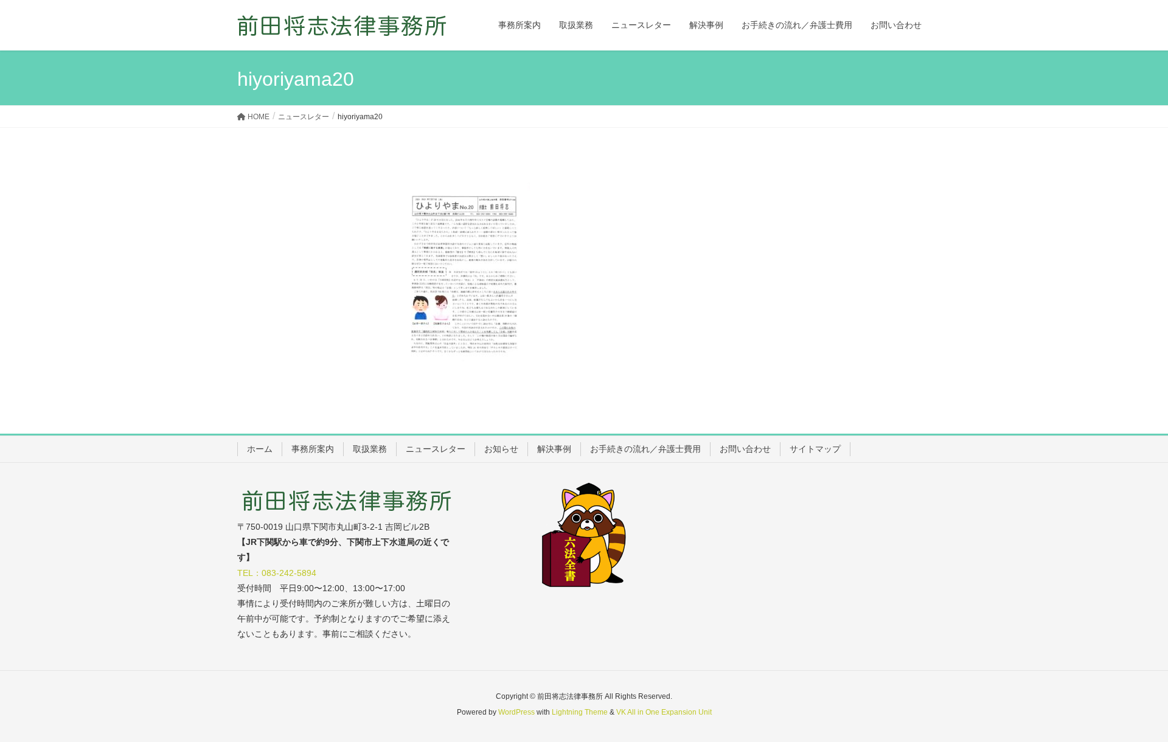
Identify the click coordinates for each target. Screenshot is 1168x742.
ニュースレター (435, 449)
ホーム (260, 449)
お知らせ (501, 449)
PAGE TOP (1131, 708)
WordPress (516, 712)
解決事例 (554, 449)
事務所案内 (312, 449)
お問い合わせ (745, 449)
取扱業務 (370, 449)
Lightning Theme (580, 712)
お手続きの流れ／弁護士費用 (645, 449)
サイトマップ (815, 449)
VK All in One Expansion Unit (664, 712)
